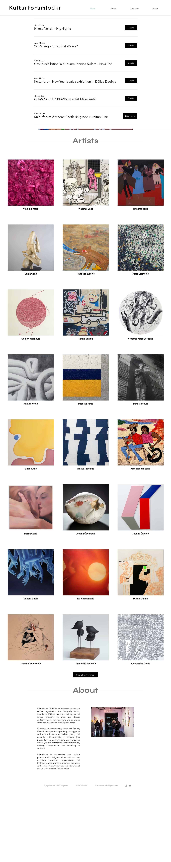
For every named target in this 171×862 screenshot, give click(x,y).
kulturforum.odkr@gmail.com (106, 785)
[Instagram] (126, 785)
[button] (52, 28)
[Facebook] (130, 785)
